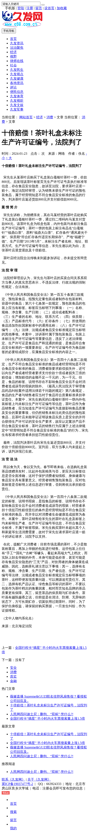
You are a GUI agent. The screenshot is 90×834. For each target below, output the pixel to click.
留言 (38, 8)
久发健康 (16, 78)
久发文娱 (16, 105)
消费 (49, 117)
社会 (13, 65)
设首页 (49, 8)
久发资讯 (16, 43)
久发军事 (16, 109)
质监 (13, 676)
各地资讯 (16, 83)
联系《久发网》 (13, 779)
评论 (13, 87)
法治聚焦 (16, 47)
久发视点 (16, 74)
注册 (29, 8)
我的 (13, 828)
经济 (13, 52)
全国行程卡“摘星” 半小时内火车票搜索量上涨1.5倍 (47, 718)
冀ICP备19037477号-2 (17, 784)
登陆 (20, 8)
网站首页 (26, 117)
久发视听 (16, 100)
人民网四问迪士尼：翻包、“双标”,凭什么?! (41, 714)
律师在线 (16, 61)
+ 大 (9, 158)
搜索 (13, 812)
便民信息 (16, 92)
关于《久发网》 (39, 779)
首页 (13, 39)
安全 (13, 667)
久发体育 (16, 96)
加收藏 (62, 8)
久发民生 (16, 69)
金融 (13, 681)
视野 (13, 56)
